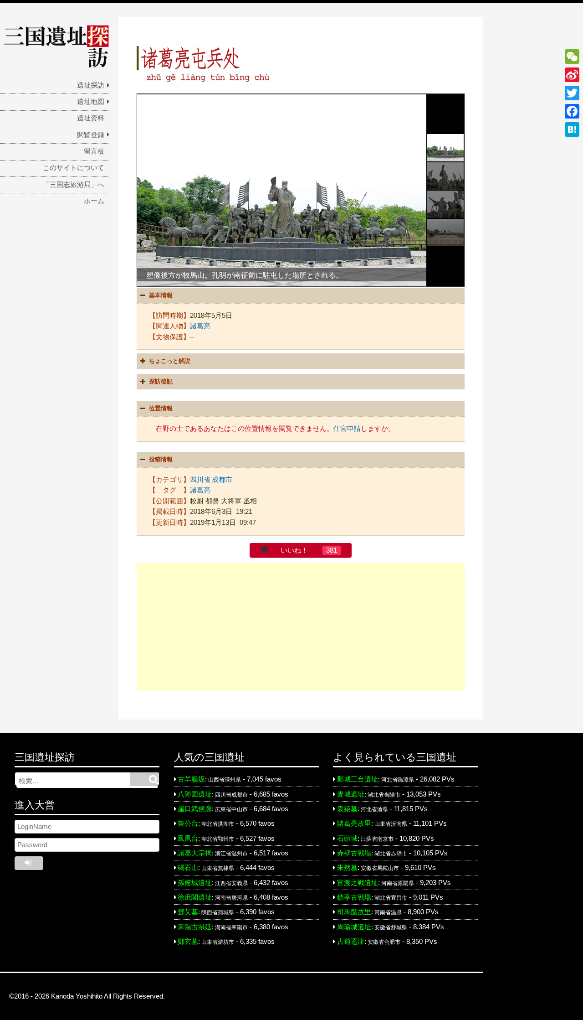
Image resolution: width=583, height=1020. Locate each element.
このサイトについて (73, 167)
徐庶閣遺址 (195, 897)
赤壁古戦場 (354, 853)
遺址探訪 (90, 85)
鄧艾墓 (188, 912)
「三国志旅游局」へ (73, 184)
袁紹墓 (347, 809)
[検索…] (144, 779)
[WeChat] (572, 56)
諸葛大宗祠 (195, 853)
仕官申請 (347, 428)
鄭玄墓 (188, 941)
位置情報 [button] (161, 408)
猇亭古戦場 (354, 897)
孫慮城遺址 (195, 882)
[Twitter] (572, 93)
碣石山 (188, 867)
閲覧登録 (90, 135)
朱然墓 (347, 867)
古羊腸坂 (191, 779)
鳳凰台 (188, 838)
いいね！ (294, 550)
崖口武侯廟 (195, 809)
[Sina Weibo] (572, 75)
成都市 (222, 479)
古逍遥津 (350, 941)
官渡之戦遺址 (357, 882)
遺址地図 (90, 101)
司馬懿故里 (354, 912)
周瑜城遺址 (354, 927)
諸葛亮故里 (354, 823)
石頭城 (347, 838)
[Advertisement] (301, 627)
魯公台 (188, 823)
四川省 (200, 479)
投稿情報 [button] (161, 459)
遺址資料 (90, 118)
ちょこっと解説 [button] (169, 360)
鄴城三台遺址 (357, 779)
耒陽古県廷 (195, 927)
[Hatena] (572, 129)
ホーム (94, 201)
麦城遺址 (350, 794)
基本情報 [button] (161, 295)
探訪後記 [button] (161, 381)
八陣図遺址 (195, 794)
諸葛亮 (200, 326)
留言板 (94, 151)
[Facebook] (572, 111)
